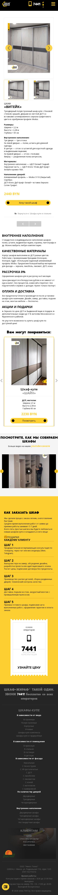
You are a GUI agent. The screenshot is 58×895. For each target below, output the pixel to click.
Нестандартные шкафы (29, 822)
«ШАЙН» (29, 393)
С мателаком (29, 785)
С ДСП (29, 772)
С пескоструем (29, 766)
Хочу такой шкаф (28, 202)
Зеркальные (29, 763)
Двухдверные (29, 796)
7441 (29, 648)
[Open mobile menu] (53, 3)
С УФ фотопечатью (29, 769)
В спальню (29, 749)
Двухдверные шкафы (29, 812)
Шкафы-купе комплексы (29, 732)
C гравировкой (29, 788)
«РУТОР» (23, 224)
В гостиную (29, 752)
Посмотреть (29, 420)
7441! (21, 694)
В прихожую (29, 745)
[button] (49, 48)
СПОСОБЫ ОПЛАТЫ (29, 839)
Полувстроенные (29, 722)
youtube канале (40, 446)
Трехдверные (29, 799)
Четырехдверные (29, 802)
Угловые (29, 729)
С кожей (29, 782)
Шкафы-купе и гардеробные (29, 735)
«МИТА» (35, 224)
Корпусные (29, 726)
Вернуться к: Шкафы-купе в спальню (34, 213)
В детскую (29, 755)
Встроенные (29, 719)
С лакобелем (29, 775)
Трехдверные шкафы (29, 816)
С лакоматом (29, 779)
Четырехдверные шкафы (29, 819)
